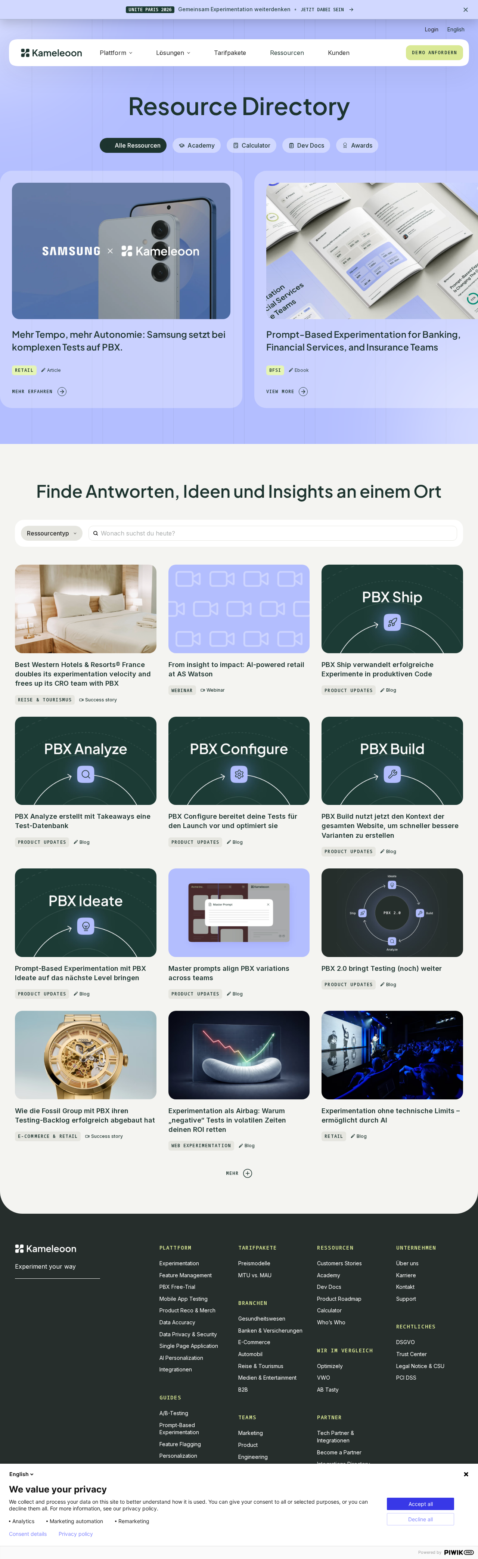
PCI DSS (406, 1377)
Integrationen (175, 1369)
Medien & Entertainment (267, 1377)
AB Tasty (328, 1389)
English (19, 1474)
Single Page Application (188, 1346)
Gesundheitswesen (261, 1318)
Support (406, 1299)
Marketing (250, 1433)
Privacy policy (76, 1534)
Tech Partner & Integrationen (335, 1437)
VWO (323, 1377)
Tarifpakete (230, 52)
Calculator (329, 1310)
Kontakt (405, 1287)
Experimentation (179, 1263)
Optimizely (330, 1366)
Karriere (406, 1275)
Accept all (421, 1504)
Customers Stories (339, 1263)
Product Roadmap (339, 1299)
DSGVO (405, 1342)
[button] (456, 26)
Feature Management (185, 1275)
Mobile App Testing (183, 1299)
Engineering (253, 1457)
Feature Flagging (180, 1444)
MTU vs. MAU (254, 1275)
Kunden (339, 52)
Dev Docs (329, 1287)
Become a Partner (339, 1452)
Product (248, 1445)
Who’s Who (331, 1322)
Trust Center (411, 1354)
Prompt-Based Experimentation (179, 1429)
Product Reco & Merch (187, 1310)
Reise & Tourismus (260, 1366)
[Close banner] (465, 9)
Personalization (178, 1456)
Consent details (28, 1534)
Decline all (420, 1519)
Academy (328, 1275)
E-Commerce (254, 1342)
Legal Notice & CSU (420, 1366)
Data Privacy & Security (188, 1334)
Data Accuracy (177, 1322)
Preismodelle (254, 1263)
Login (431, 29)
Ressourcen (287, 52)
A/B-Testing (173, 1413)
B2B (243, 1389)
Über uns (407, 1263)
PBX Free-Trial (177, 1287)
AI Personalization (181, 1358)
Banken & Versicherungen (270, 1330)
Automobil (250, 1354)
